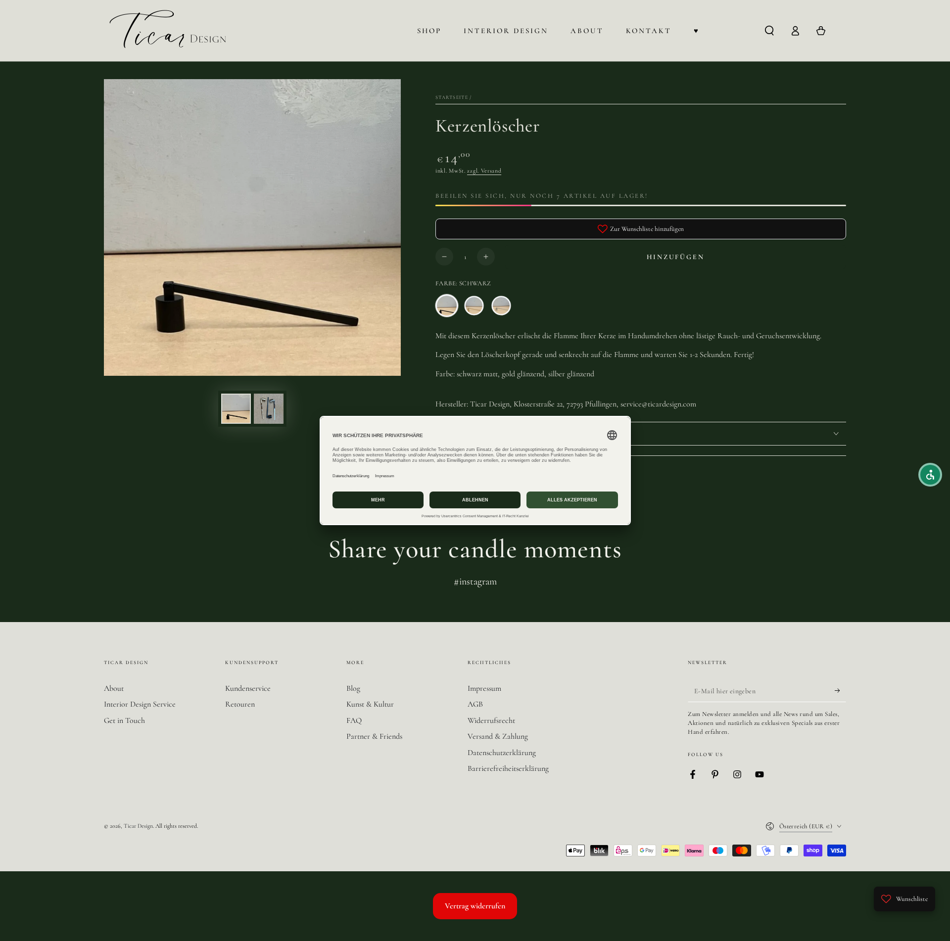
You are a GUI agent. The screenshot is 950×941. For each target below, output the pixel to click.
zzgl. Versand (484, 170)
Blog (353, 688)
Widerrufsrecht (491, 720)
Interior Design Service (140, 704)
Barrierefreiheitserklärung (508, 768)
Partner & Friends (374, 736)
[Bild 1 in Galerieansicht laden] (236, 409)
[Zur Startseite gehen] (169, 30)
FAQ (354, 720)
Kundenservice (248, 688)
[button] (769, 31)
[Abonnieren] (840, 691)
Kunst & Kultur (370, 704)
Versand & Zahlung (498, 736)
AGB (475, 704)
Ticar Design (138, 825)
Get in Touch (124, 720)
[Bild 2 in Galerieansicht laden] (269, 409)
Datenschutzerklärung (502, 753)
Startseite (451, 97)
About (114, 688)
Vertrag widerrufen (475, 906)
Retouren (240, 704)
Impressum (484, 688)
